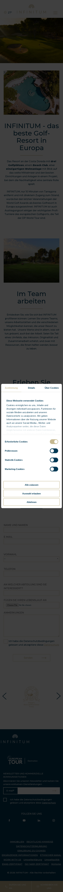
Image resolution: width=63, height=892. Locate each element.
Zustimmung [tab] (11, 388)
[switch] (54, 451)
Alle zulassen (31, 485)
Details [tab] (31, 388)
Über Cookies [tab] (52, 388)
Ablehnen (31, 502)
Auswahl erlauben (31, 493)
